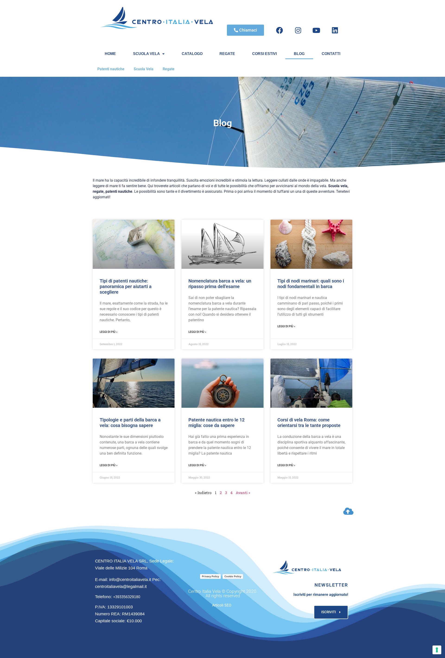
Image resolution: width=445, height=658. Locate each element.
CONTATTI (331, 54)
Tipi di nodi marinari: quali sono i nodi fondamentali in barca (310, 283)
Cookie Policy (232, 576)
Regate (169, 69)
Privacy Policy (210, 576)
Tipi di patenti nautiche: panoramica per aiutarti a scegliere (126, 286)
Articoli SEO (221, 605)
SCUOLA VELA (146, 54)
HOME (110, 54)
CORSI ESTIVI (264, 54)
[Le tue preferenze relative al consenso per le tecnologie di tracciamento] (436, 649)
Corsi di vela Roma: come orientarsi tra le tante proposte (308, 422)
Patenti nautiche (110, 69)
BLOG (299, 54)
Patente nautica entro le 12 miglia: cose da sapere (216, 422)
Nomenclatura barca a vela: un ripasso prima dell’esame (219, 283)
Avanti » (243, 492)
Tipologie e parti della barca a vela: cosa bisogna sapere (130, 422)
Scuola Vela (143, 69)
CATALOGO (192, 54)
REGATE (227, 54)
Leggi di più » (109, 332)
